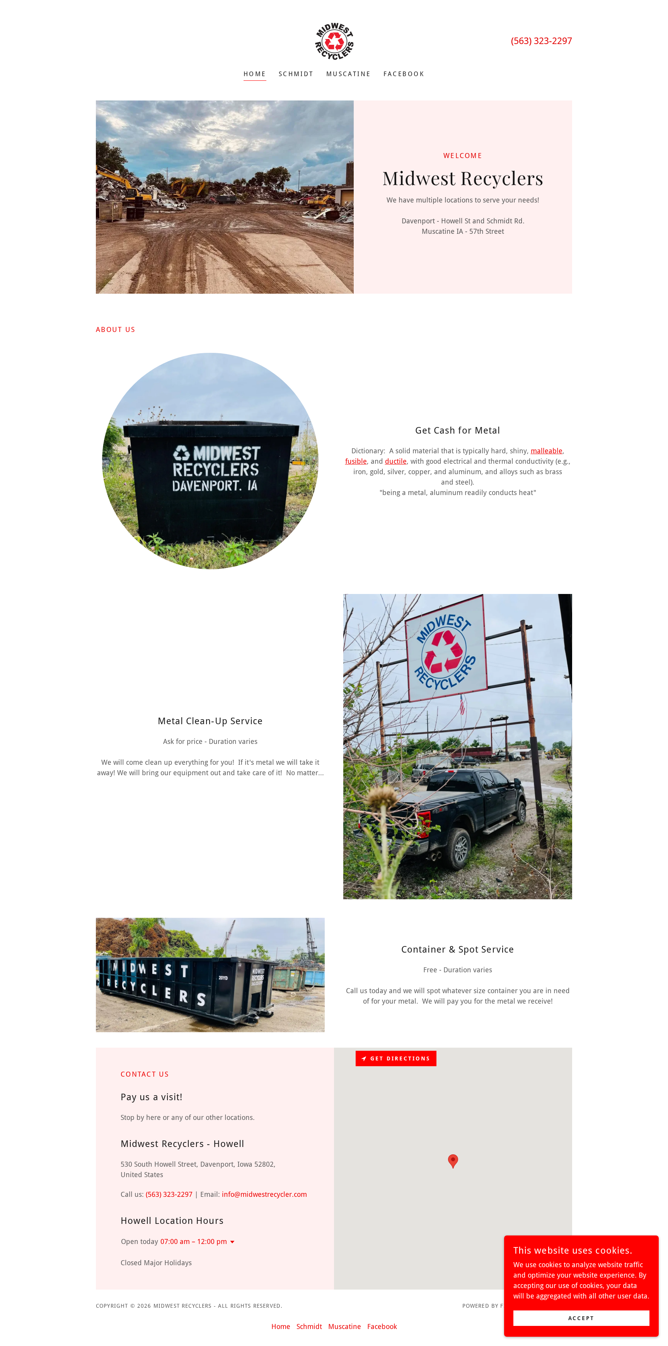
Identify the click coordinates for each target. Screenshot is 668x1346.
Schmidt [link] (296, 74)
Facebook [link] (403, 74)
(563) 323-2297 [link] (541, 41)
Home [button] (280, 1326)
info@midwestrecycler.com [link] (264, 1194)
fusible (356, 461)
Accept (581, 1318)
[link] (334, 40)
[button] (231, 1242)
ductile (396, 461)
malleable (546, 451)
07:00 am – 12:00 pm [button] (193, 1241)
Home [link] (255, 74)
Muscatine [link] (348, 74)
